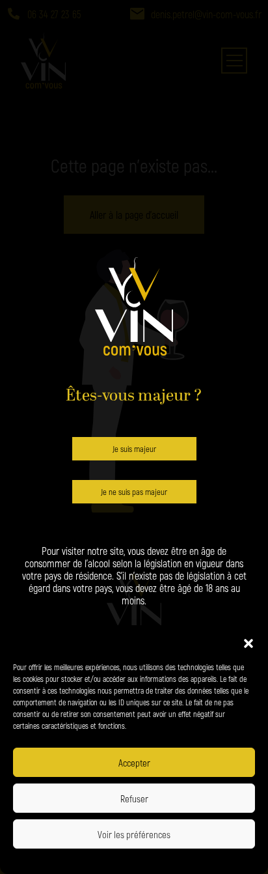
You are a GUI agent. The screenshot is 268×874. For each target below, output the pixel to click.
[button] (248, 641)
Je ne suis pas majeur (134, 491)
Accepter (134, 762)
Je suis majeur (134, 449)
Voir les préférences (134, 834)
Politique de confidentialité (93, 859)
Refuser (134, 798)
